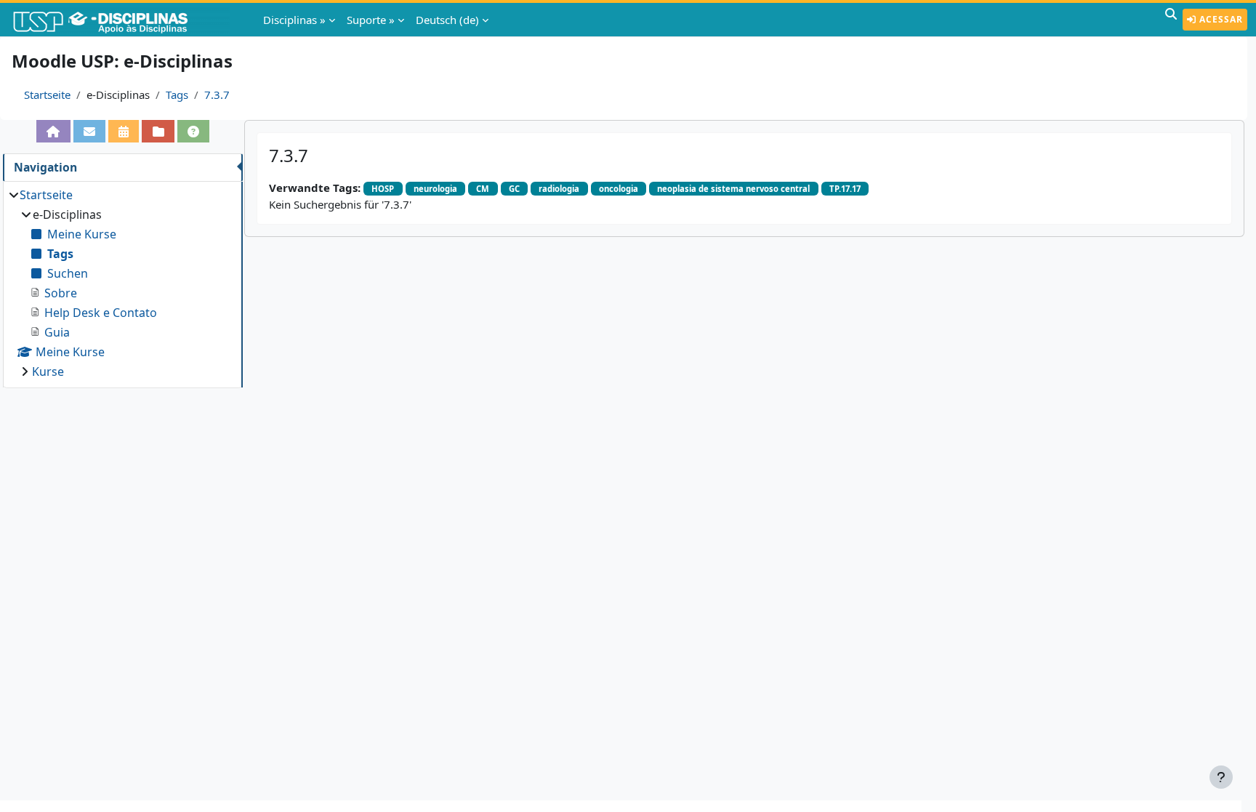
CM (482, 188)
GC (514, 188)
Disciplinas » (294, 19)
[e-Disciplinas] (122, 19)
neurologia (435, 188)
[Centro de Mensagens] (89, 131)
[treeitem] (122, 283)
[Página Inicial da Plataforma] (53, 131)
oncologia (618, 188)
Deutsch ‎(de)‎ (447, 19)
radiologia (559, 188)
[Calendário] (123, 131)
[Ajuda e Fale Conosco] (193, 131)
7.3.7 (217, 94)
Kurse (48, 371)
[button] (1171, 20)
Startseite (47, 94)
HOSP (382, 188)
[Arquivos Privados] (158, 131)
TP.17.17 (845, 188)
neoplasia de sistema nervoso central (733, 188)
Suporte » (371, 19)
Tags (177, 94)
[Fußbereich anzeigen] (1221, 777)
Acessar (1219, 19)
